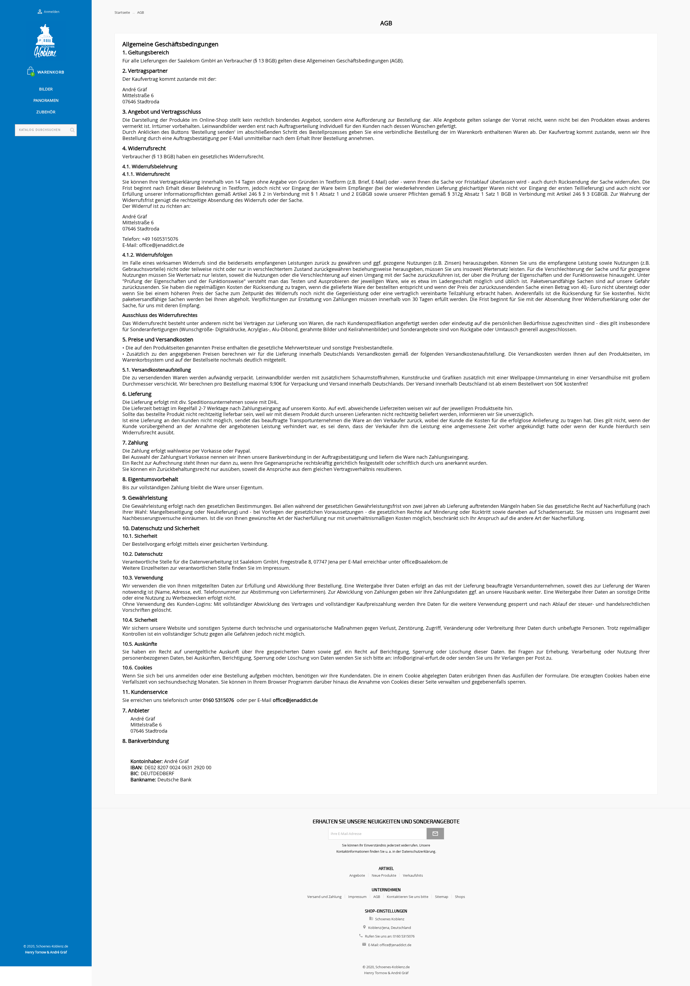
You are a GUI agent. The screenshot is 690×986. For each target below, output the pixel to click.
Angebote (357, 875)
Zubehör (45, 111)
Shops (460, 896)
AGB (376, 896)
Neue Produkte (384, 875)
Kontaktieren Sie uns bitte (407, 896)
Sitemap (441, 896)
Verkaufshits (413, 875)
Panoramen (45, 100)
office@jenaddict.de (395, 944)
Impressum (357, 896)
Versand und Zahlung (324, 896)
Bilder (46, 89)
